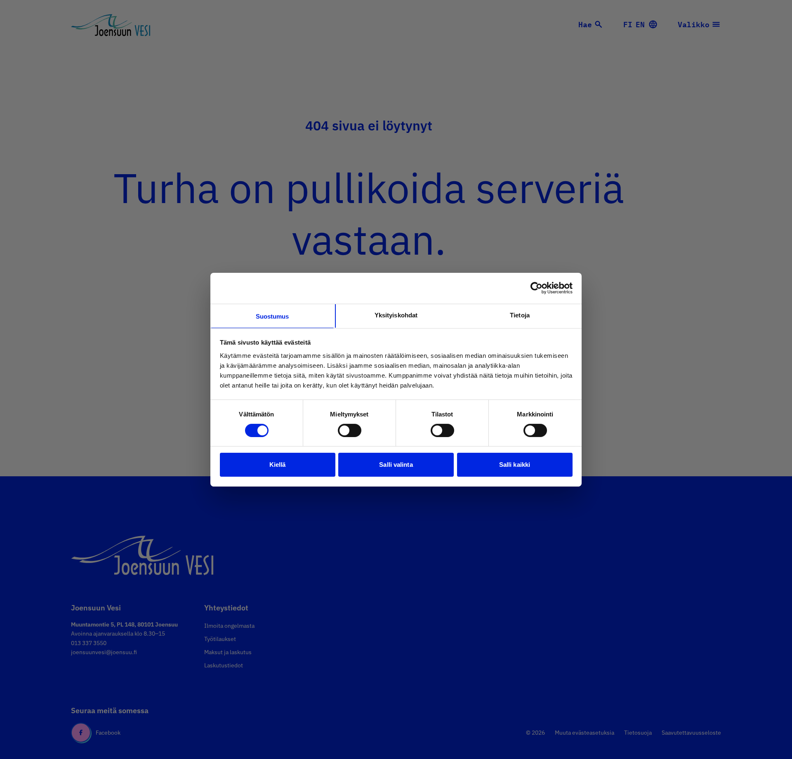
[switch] (349, 430)
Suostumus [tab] (272, 315)
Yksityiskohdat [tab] (396, 314)
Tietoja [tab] (520, 314)
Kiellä (277, 464)
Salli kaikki (514, 464)
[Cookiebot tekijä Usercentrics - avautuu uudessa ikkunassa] (536, 288)
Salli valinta (395, 464)
